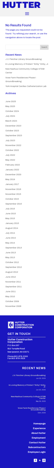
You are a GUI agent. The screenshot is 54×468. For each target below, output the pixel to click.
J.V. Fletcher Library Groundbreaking (23, 59)
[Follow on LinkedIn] (39, 460)
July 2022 (10, 155)
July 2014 (10, 233)
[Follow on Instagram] (44, 460)
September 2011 (13, 286)
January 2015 (12, 223)
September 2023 (13, 135)
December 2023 (13, 126)
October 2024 (12, 111)
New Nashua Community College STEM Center (28, 397)
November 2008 (13, 306)
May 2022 (10, 160)
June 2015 (10, 213)
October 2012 (12, 262)
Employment (39, 438)
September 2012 (13, 267)
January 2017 (12, 184)
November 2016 (13, 189)
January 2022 (12, 169)
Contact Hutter (37, 442)
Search (44, 47)
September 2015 (13, 204)
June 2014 (10, 238)
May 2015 (10, 218)
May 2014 (10, 243)
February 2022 (12, 165)
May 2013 (10, 257)
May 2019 (10, 179)
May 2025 (10, 106)
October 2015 (12, 199)
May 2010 (10, 296)
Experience (39, 428)
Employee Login (37, 452)
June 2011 (10, 291)
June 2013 (10, 252)
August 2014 (11, 228)
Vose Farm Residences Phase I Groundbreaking (32, 409)
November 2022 (13, 145)
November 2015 (13, 194)
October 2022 (12, 150)
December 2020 (13, 174)
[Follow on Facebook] (35, 460)
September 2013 (13, 248)
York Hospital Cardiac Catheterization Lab (25, 86)
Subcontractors (37, 447)
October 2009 (12, 301)
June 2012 (10, 277)
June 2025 (10, 101)
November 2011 (13, 282)
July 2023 (10, 140)
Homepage (39, 423)
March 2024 (11, 121)
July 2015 (10, 209)
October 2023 (12, 130)
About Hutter (38, 433)
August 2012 (11, 272)
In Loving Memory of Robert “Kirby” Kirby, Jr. (27, 64)
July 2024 (10, 116)
